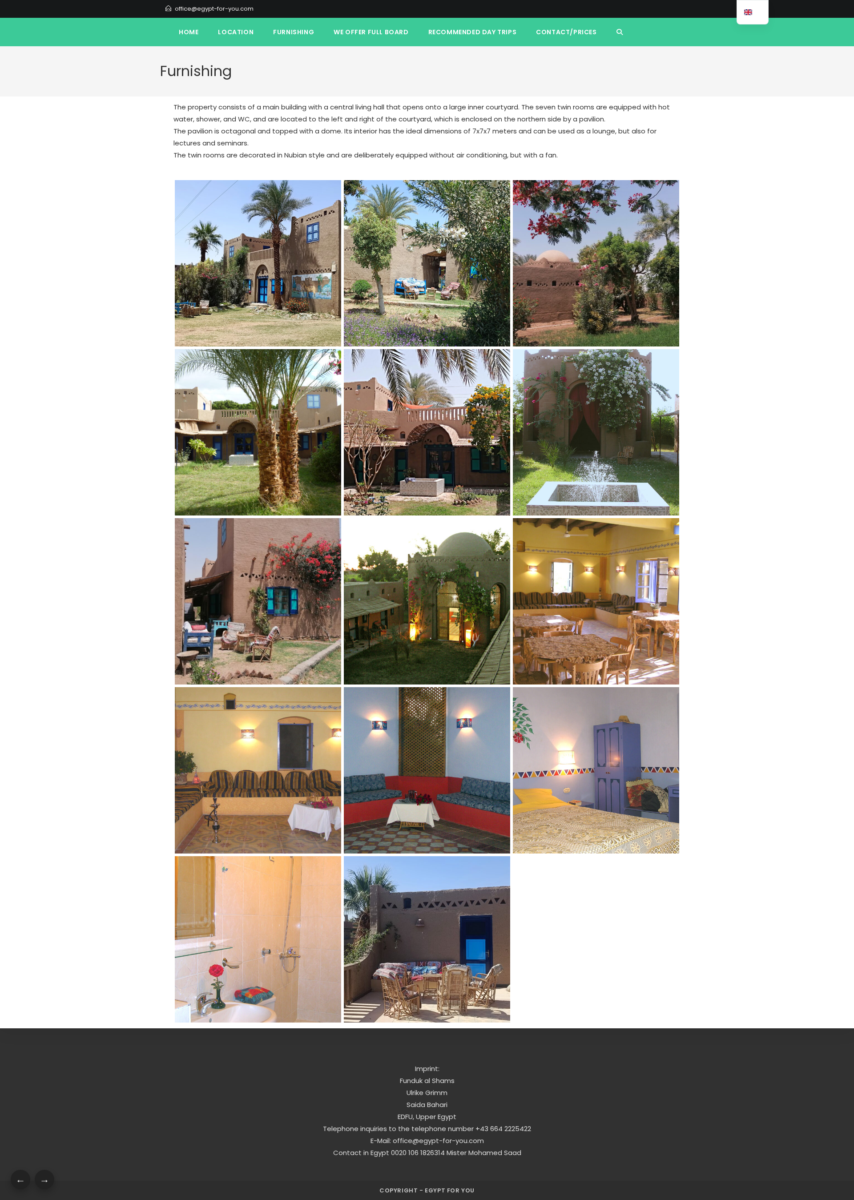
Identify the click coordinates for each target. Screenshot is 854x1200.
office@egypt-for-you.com (214, 8)
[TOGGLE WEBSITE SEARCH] (619, 32)
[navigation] (753, 12)
